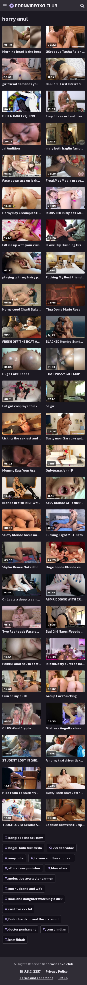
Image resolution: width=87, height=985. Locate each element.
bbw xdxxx (59, 868)
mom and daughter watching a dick (35, 899)
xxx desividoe (63, 848)
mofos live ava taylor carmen (30, 878)
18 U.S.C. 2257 (30, 971)
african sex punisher (24, 868)
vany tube (16, 858)
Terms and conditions (36, 978)
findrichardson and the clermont (33, 919)
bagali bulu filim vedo (25, 848)
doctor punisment (22, 929)
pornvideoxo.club (35, 5)
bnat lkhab (16, 939)
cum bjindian (56, 929)
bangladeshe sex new (25, 837)
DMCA (63, 978)
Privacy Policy (57, 971)
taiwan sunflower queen (53, 858)
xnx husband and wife (25, 888)
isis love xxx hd (20, 909)
